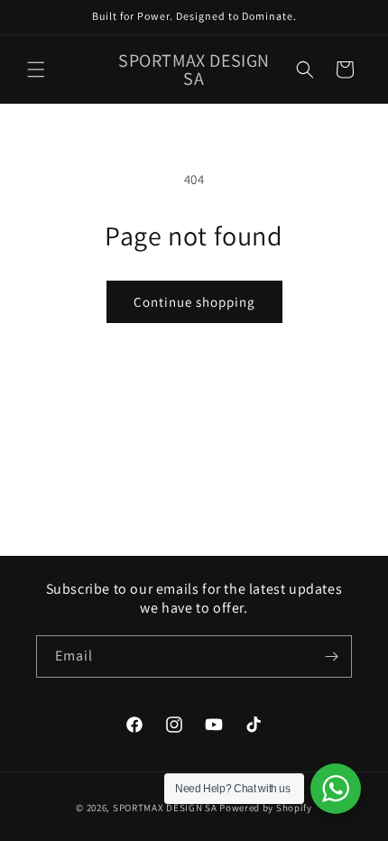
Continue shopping (194, 301)
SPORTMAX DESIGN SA (165, 807)
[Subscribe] (331, 656)
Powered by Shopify (265, 807)
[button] (36, 69)
